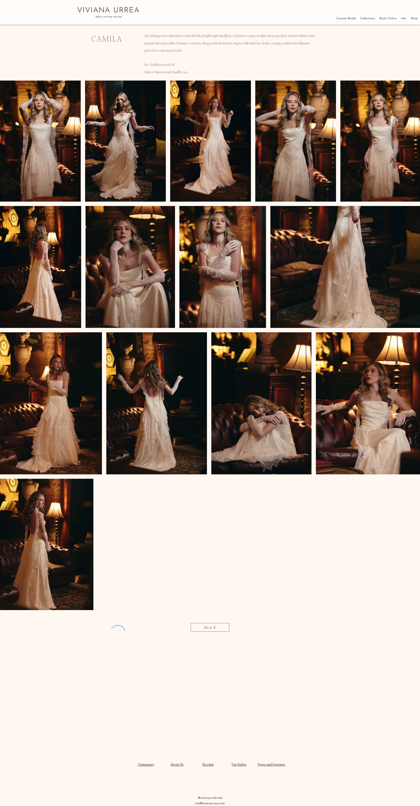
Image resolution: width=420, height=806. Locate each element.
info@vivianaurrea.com (210, 803)
